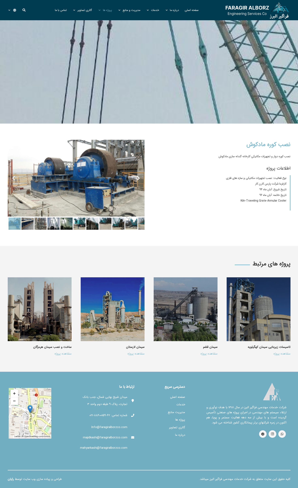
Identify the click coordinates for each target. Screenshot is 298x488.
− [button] (14, 401)
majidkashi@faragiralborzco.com (105, 437)
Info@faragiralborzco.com (109, 427)
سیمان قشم (210, 347)
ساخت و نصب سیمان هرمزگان (52, 347)
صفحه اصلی (177, 397)
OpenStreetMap (31, 436)
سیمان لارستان (135, 347)
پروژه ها (180, 419)
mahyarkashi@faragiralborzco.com (103, 447)
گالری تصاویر (177, 427)
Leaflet (17, 436)
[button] (24, 10)
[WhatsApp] (282, 434)
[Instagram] (272, 434)
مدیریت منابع (176, 412)
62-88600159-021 (99, 415)
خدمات (180, 404)
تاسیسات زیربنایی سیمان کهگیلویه (269, 347)
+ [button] (14, 393)
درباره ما (180, 434)
